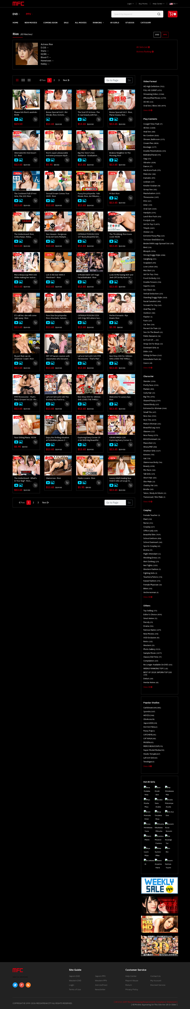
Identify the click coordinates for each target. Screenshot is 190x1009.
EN (174, 4)
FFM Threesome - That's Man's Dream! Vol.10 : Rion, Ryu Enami (26, 398)
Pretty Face (151, 385)
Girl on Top (150, 274)
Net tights (150, 565)
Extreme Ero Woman (155, 408)
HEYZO (148, 715)
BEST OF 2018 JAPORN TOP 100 (157, 673)
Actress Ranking (144, 51)
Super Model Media (153, 750)
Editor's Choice (152, 614)
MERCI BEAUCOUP (153, 746)
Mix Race (149, 470)
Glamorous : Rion (53, 478)
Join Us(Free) (101, 985)
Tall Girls (149, 474)
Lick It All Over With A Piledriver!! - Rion (55, 276)
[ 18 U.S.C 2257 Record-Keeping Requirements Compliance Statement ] (145, 1002)
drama (148, 626)
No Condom (151, 135)
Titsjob (149, 228)
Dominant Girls (151, 347)
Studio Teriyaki (151, 754)
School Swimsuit (152, 542)
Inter (147, 205)
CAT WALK (149, 738)
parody (148, 622)
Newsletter (100, 989)
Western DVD (75, 980)
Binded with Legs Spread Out (158, 243)
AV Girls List (142, 47)
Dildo (147, 351)
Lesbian (149, 182)
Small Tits (149, 412)
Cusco (147, 363)
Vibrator (149, 162)
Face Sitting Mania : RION (25, 437)
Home (15, 22)
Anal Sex (149, 131)
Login (129, 4)
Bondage (149, 147)
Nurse (148, 523)
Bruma (147, 550)
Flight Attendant (152, 554)
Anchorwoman (151, 592)
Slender (149, 381)
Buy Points (143, 4)
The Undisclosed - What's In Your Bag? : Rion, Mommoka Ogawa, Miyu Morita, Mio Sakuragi (25, 479)
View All (147, 110)
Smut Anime (150, 618)
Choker (148, 232)
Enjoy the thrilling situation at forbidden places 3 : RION (57, 439)
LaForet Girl (150, 758)
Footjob (149, 220)
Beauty (149, 466)
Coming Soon (50, 22)
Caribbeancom (152, 707)
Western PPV (101, 980)
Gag (147, 158)
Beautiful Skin (152, 534)
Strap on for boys (153, 344)
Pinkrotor (149, 174)
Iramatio (149, 178)
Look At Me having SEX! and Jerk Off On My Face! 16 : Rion (121, 276)
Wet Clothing (151, 561)
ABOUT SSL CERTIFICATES (20, 977)
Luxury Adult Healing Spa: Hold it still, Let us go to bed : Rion (120, 479)
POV (147, 201)
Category (146, 22)
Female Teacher (151, 515)
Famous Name (152, 630)
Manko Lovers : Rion (86, 478)
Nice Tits (149, 420)
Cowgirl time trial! (153, 124)
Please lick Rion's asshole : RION (26, 113)
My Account (155, 980)
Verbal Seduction (153, 293)
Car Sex (149, 324)
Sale (66, 22)
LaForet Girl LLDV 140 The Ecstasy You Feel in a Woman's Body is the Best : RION (58, 398)
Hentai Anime (151, 682)
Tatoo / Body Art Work (154, 493)
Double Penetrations (154, 151)
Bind (147, 247)
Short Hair (150, 477)
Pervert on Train (152, 328)
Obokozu (149, 719)
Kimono (148, 454)
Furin (147, 320)
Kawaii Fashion (151, 581)
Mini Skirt (149, 270)
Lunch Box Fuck (152, 216)
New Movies (31, 22)
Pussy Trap (149, 731)
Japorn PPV (100, 976)
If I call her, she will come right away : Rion (25, 316)
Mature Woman (152, 423)
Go (129, 80)
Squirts (149, 286)
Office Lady (150, 530)
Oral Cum (150, 209)
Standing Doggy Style (155, 297)
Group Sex (150, 189)
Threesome (151, 197)
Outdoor (149, 313)
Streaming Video (153, 94)
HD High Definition (153, 86)
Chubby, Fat (150, 485)
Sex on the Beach (153, 332)
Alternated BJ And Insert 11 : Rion (25, 154)
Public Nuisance (152, 336)
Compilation (150, 661)
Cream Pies (151, 143)
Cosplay (149, 527)
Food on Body (151, 278)
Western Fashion (152, 569)
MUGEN (148, 742)
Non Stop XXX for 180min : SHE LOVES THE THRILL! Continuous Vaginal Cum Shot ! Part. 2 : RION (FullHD (121, 357)
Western (149, 645)
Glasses (149, 431)
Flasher (147, 317)
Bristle (148, 489)
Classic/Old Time (152, 657)
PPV (28, 14)
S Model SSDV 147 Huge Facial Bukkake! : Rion (88, 276)
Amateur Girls (152, 450)
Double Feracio (152, 282)
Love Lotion (150, 266)
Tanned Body (151, 404)
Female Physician (152, 584)
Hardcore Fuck (152, 170)
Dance (147, 166)
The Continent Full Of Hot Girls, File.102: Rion (25, 194)
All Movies (80, 22)
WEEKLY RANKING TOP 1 (155, 668)
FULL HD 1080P (152, 90)
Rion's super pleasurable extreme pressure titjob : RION (57, 154)
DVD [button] (157, 34)
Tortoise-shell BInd (153, 239)
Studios (129, 22)
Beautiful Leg (151, 427)
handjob (149, 212)
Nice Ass (149, 416)
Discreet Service (157, 985)
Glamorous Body (152, 462)
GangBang (149, 259)
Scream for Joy (152, 305)
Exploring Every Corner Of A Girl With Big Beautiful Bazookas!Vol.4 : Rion (89, 439)
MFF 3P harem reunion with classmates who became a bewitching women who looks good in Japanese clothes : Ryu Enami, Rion (58, 357)
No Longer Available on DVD (157, 664)
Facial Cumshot (152, 301)
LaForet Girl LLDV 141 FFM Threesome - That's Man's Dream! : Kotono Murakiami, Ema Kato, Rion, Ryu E (89, 357)
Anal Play (149, 309)
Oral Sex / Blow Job (154, 105)
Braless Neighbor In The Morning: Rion (120, 154)
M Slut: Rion (114, 193)
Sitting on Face (152, 355)
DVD (15, 14)
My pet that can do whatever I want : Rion (24, 357)
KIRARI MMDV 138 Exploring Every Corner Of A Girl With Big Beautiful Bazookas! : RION (120, 439)
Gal (147, 458)
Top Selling (150, 610)
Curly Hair (149, 393)
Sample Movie (152, 653)
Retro (148, 641)
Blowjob (149, 251)
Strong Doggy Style (154, 255)
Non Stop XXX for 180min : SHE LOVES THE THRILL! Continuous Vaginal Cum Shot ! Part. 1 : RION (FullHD (90, 398)
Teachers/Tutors (152, 577)
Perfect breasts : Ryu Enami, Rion (118, 316)
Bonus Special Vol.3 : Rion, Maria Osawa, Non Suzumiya (120, 113)
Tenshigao (148, 761)
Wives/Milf (150, 447)
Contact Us (155, 976)
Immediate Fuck (152, 359)
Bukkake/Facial (152, 155)
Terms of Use (75, 989)
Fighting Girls (150, 573)
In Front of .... (151, 340)
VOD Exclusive (151, 637)
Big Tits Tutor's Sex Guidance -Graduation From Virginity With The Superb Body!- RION (88, 154)
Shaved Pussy (152, 400)
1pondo (149, 711)
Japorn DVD (74, 976)
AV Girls (114, 22)
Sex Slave (149, 290)
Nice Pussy (150, 435)
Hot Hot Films (150, 727)
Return (128, 985)
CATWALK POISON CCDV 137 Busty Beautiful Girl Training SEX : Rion (88, 235)
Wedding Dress (151, 557)
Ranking (97, 22)
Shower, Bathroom (154, 139)
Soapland (149, 263)
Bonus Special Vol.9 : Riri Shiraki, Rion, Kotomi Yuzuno (57, 113)
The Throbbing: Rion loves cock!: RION (120, 235)
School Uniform (152, 538)
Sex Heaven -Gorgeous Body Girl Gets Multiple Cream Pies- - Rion (56, 235)
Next (65, 80)
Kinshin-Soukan (151, 185)
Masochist (149, 443)
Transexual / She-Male (154, 497)
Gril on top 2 (151, 224)
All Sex (149, 128)
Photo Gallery (151, 649)
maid (147, 519)
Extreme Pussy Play (154, 236)
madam (148, 389)
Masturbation (151, 193)
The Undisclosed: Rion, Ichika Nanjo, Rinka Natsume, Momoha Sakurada (24, 235)
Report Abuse (131, 980)
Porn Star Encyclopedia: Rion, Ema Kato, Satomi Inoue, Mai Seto (56, 317)
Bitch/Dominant (151, 439)
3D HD (148, 102)
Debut (148, 678)
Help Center (158, 4)
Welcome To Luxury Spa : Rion (120, 398)
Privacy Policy (131, 989)
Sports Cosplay (151, 546)
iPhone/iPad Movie (154, 98)
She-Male (149, 481)
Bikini (147, 588)
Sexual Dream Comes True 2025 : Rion (57, 194)
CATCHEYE (149, 734)
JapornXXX (150, 723)
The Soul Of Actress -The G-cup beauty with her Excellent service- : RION (89, 113)
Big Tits (149, 396)
